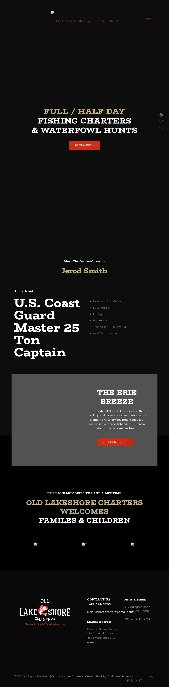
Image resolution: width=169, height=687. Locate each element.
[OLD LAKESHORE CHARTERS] (84, 18)
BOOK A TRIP (83, 145)
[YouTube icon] (136, 680)
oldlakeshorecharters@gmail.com (110, 611)
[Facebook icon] (127, 680)
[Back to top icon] (150, 676)
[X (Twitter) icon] (132, 680)
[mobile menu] (148, 18)
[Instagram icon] (140, 680)
